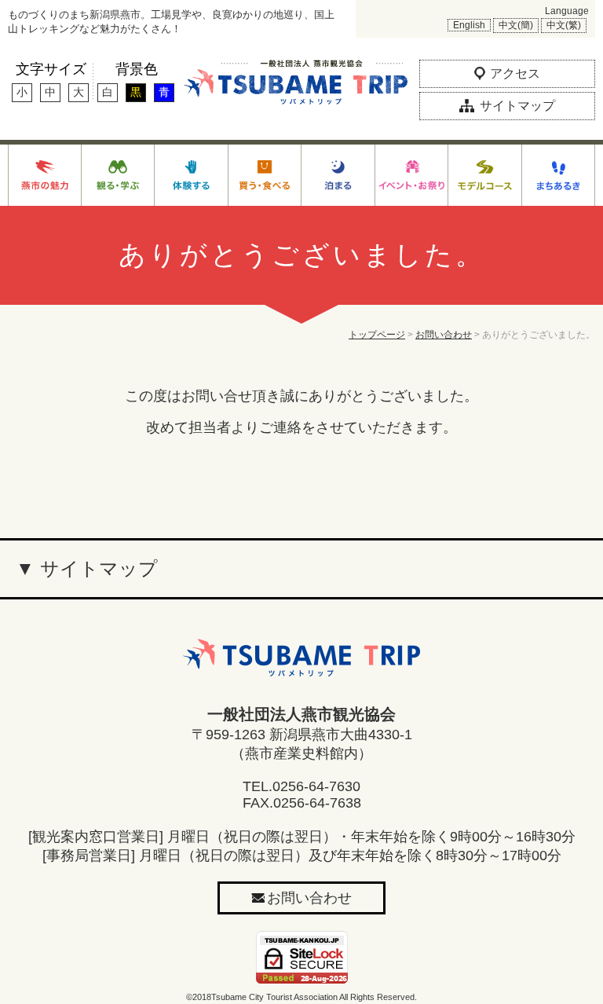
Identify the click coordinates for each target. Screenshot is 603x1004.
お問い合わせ (443, 334)
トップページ (377, 334)
